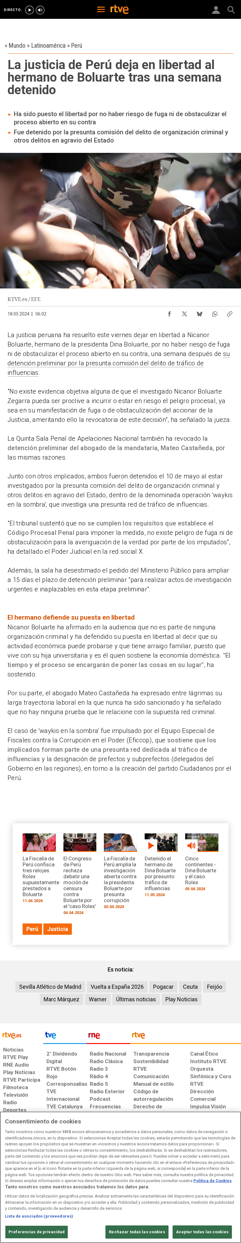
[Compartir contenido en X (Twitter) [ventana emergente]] (184, 312)
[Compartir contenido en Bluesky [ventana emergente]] (199, 312)
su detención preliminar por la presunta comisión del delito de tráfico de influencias (119, 363)
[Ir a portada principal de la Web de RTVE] (21, 1035)
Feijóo (214, 986)
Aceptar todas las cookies (202, 1232)
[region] (120, 1177)
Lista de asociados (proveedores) (39, 1216)
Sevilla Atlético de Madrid (50, 986)
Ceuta (190, 986)
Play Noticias (181, 999)
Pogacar (163, 986)
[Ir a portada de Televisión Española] (65, 1037)
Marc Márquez (61, 999)
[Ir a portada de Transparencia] (185, 1037)
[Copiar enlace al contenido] (229, 312)
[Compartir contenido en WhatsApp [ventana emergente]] (214, 312)
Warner (98, 999)
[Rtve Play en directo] (29, 10)
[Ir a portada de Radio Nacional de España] (108, 1037)
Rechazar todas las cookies (137, 1232)
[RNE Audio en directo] (40, 10)
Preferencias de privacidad (36, 1232)
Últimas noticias (136, 999)
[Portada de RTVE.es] (119, 10)
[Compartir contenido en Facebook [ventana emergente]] (169, 312)
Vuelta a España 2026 (117, 986)
